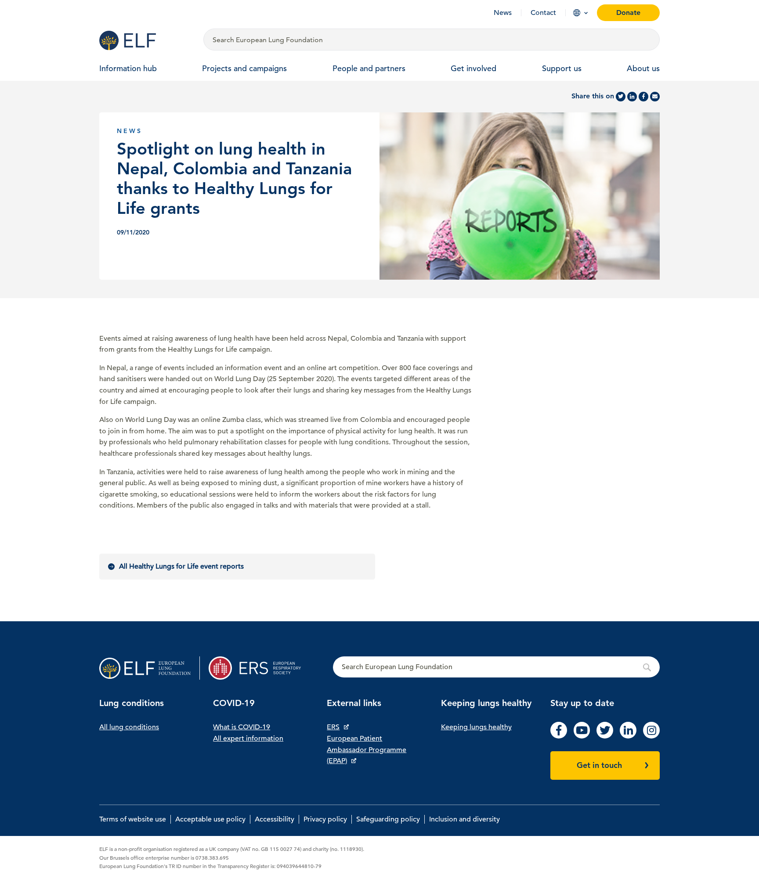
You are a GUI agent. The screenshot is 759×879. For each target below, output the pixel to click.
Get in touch (599, 765)
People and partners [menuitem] (369, 68)
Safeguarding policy (388, 819)
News (503, 12)
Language (577, 12)
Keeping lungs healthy (476, 727)
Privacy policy (325, 819)
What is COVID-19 (241, 727)
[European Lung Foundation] (146, 40)
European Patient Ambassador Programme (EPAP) (366, 749)
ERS (333, 727)
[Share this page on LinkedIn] (632, 96)
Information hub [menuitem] (128, 68)
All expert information (248, 738)
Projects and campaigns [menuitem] (244, 68)
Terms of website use (132, 819)
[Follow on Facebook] (558, 736)
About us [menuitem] (643, 68)
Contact (543, 12)
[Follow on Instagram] (651, 736)
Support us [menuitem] (562, 68)
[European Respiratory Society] (259, 668)
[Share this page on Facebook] (643, 96)
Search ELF (496, 667)
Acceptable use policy (210, 819)
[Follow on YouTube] (582, 736)
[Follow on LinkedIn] (628, 736)
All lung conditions (129, 727)
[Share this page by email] (655, 96)
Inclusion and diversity (464, 819)
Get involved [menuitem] (473, 68)
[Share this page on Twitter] (620, 96)
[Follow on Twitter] (604, 736)
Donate (628, 12)
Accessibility (274, 819)
